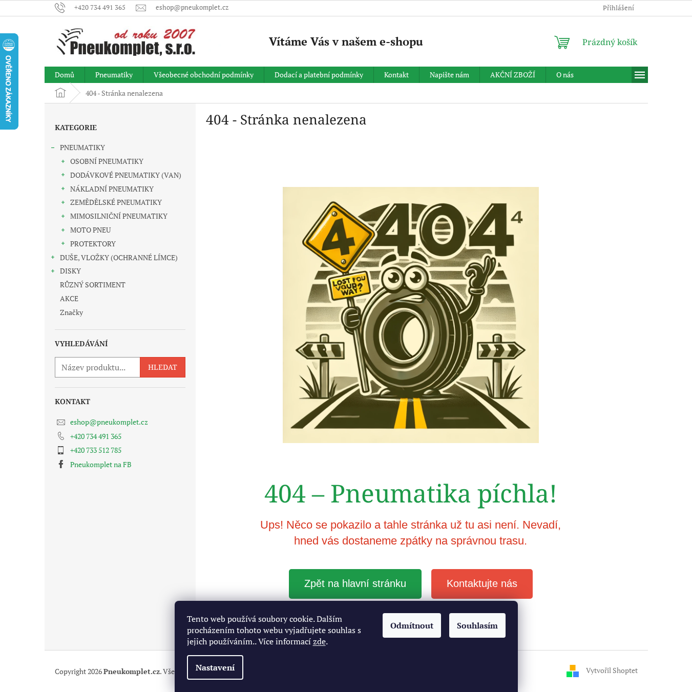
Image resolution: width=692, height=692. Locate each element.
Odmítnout (411, 625)
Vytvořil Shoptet (612, 670)
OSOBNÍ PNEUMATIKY (106, 161)
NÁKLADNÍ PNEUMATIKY (112, 189)
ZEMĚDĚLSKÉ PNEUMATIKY (116, 202)
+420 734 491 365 (95, 436)
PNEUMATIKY (82, 147)
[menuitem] (65, 75)
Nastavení (215, 667)
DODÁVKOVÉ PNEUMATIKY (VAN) (125, 175)
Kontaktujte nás (482, 583)
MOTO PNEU (90, 230)
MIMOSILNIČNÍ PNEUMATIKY (118, 216)
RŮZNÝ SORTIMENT (92, 284)
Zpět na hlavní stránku (355, 583)
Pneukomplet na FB (101, 464)
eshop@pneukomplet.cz (109, 422)
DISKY (70, 271)
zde (319, 641)
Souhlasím (477, 625)
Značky (71, 312)
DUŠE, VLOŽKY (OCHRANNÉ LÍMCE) (119, 257)
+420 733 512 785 (95, 450)
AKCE (69, 298)
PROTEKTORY (93, 243)
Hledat (162, 367)
